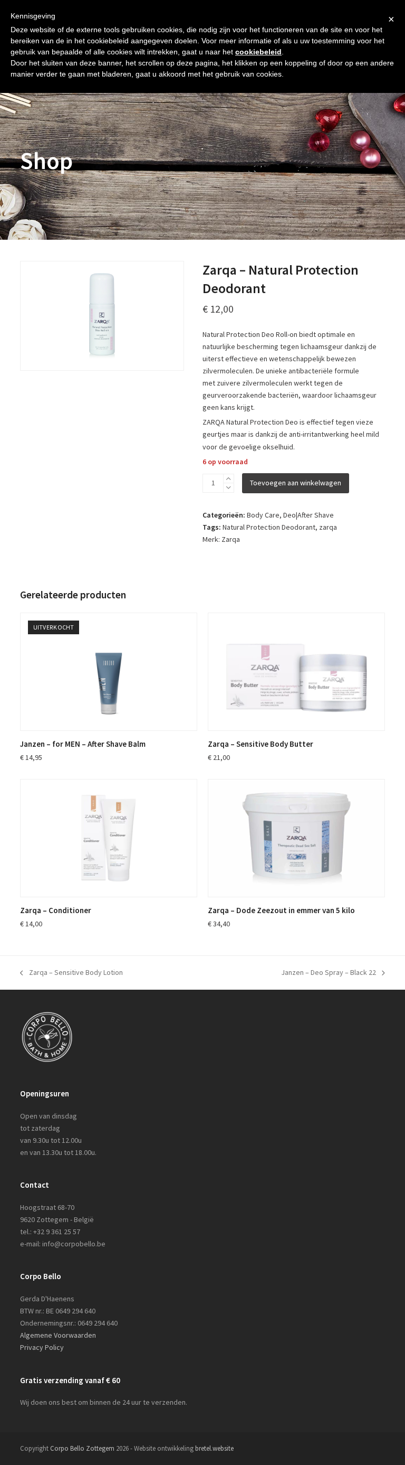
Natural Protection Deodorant (269, 527)
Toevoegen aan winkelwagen (295, 482)
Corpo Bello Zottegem (82, 1448)
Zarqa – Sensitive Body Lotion (71, 973)
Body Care (263, 515)
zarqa (328, 527)
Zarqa (230, 539)
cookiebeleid (258, 52)
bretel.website (214, 1448)
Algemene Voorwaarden (58, 1335)
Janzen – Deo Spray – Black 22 (328, 973)
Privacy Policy (42, 1347)
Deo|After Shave (308, 515)
